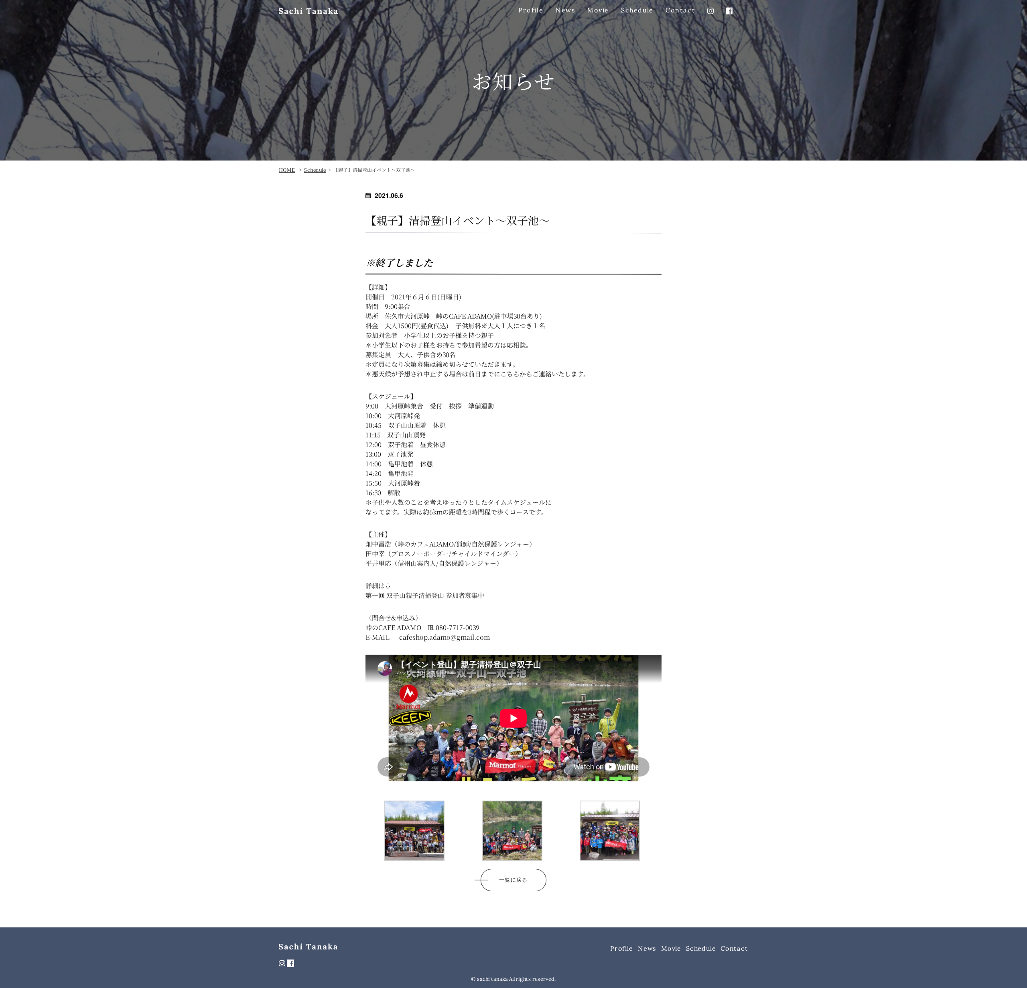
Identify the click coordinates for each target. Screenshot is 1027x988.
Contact (680, 10)
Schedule (637, 10)
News (565, 10)
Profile (530, 10)
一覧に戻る (513, 879)
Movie (598, 10)
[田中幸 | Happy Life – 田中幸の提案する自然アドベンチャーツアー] (308, 11)
